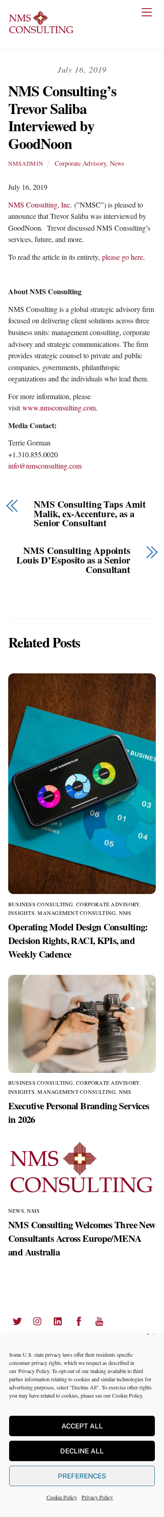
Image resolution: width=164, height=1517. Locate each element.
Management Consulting (76, 912)
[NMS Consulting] (41, 32)
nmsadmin (25, 163)
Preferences (82, 1476)
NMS (125, 912)
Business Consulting (40, 904)
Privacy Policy (33, 1370)
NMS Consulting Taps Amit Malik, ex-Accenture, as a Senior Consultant (90, 513)
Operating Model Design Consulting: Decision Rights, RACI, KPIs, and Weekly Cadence (78, 940)
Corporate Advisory (80, 163)
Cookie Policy (127, 1395)
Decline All (82, 1451)
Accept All (82, 1426)
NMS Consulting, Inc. (40, 204)
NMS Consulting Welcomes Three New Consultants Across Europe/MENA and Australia (81, 1238)
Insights (21, 912)
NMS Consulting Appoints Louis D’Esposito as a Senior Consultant (73, 560)
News (117, 163)
